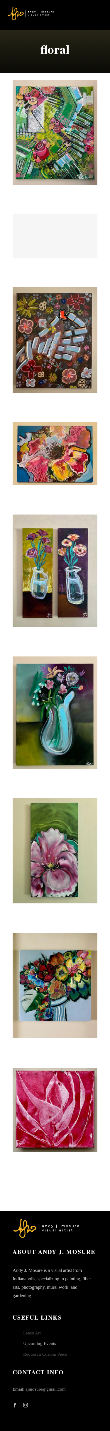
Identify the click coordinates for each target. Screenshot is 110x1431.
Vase (55, 712)
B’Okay (55, 985)
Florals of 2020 (55, 236)
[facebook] (15, 1405)
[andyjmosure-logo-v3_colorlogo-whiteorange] (31, 8)
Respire (55, 1109)
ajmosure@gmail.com (46, 1389)
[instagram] (25, 1405)
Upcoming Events (39, 1343)
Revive (55, 453)
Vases (55, 570)
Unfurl (55, 851)
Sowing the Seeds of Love (55, 340)
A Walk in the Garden (55, 132)
